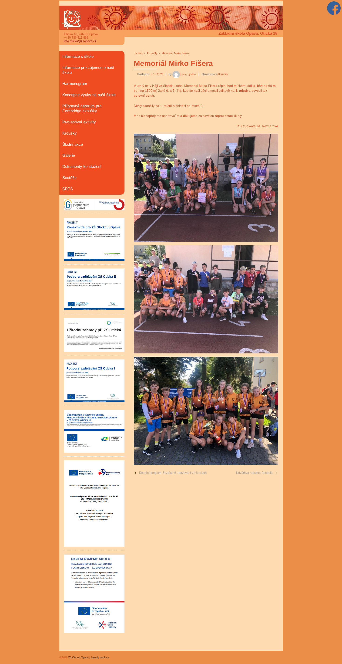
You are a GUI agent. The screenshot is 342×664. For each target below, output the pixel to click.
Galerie (68, 155)
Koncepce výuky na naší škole (89, 95)
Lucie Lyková (188, 74)
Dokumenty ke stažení (81, 166)
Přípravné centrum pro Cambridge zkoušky (81, 108)
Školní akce (72, 144)
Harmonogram (74, 83)
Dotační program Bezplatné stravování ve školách (173, 472)
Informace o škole (78, 56)
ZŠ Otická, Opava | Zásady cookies (88, 657)
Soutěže (69, 178)
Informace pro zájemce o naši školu (88, 70)
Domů (138, 53)
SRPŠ (67, 189)
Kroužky (69, 133)
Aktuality (152, 53)
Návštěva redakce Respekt (254, 472)
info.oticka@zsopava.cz (80, 41)
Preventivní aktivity (79, 122)
